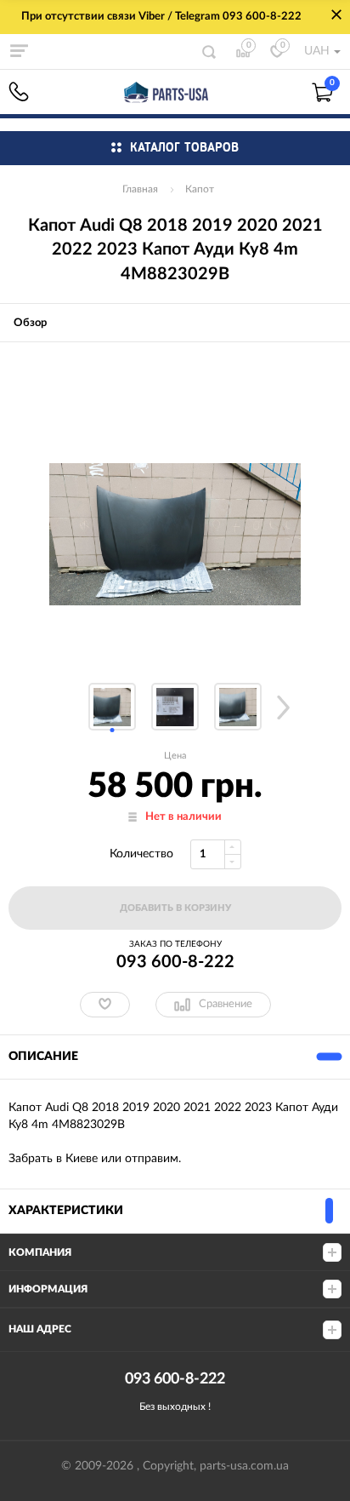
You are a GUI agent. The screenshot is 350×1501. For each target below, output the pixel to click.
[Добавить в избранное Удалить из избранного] (105, 1004)
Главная (140, 189)
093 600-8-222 (18, 91)
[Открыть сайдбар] (18, 51)
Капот (199, 189)
